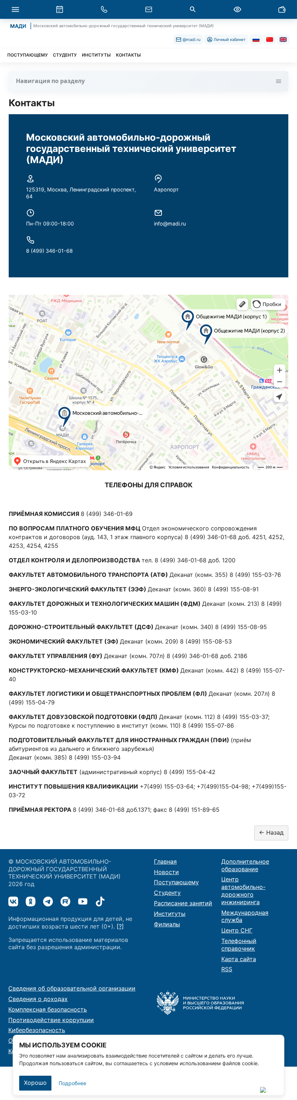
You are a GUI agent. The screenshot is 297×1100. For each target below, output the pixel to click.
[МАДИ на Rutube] (65, 901)
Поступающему (176, 882)
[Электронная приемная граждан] (148, 9)
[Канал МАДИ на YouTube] (83, 901)
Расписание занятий (183, 903)
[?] (120, 926)
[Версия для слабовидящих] (237, 9)
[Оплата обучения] (281, 9)
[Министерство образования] (200, 1002)
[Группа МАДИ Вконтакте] (13, 901)
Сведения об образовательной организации (71, 988)
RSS (226, 969)
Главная (165, 861)
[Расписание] (59, 9)
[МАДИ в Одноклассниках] (30, 901)
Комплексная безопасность (47, 1009)
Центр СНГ (236, 930)
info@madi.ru (170, 223)
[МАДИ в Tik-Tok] (100, 901)
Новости (166, 872)
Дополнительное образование (245, 865)
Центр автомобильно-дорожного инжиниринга (243, 890)
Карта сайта (238, 959)
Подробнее (72, 1083)
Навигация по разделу (50, 81)
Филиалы (167, 924)
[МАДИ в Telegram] (48, 901)
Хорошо (35, 1082)
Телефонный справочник (238, 944)
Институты (169, 913)
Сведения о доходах (38, 998)
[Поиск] (193, 9)
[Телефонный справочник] (103, 9)
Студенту (167, 892)
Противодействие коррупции (51, 1020)
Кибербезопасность (36, 1030)
